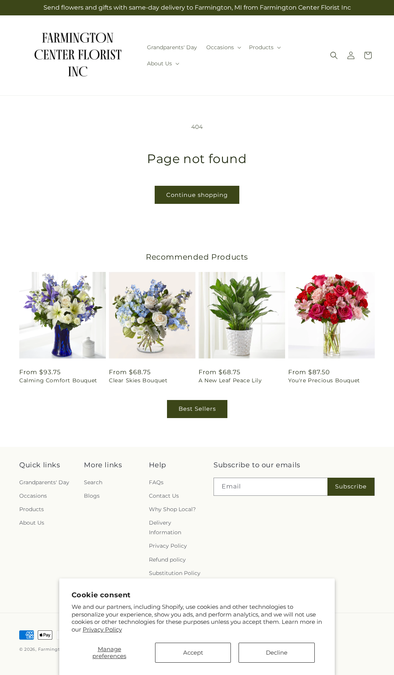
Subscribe (351, 486)
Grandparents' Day (44, 482)
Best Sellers (197, 408)
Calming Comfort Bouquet (58, 380)
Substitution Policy (174, 573)
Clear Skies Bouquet (138, 380)
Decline (276, 652)
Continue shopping (197, 194)
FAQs (156, 482)
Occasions (33, 495)
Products (31, 509)
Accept (193, 652)
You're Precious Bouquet (324, 380)
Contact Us (164, 495)
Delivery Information (165, 527)
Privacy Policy (102, 629)
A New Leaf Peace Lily (230, 380)
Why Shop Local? (172, 509)
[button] (223, 47)
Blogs (92, 495)
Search (93, 482)
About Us (31, 522)
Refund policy (167, 559)
